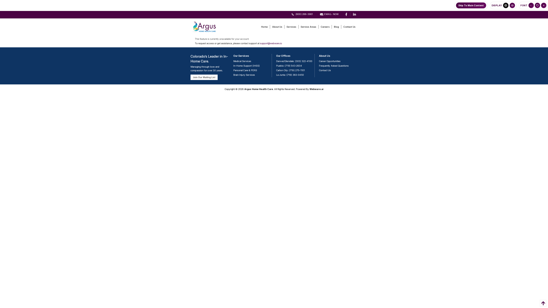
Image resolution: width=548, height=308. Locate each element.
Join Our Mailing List (204, 77)
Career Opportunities (330, 61)
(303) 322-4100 (303, 61)
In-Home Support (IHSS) (246, 65)
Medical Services (242, 61)
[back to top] (542, 303)
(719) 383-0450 (295, 74)
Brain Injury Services (244, 74)
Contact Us (325, 70)
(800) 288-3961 (304, 14)
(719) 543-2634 (293, 65)
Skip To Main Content (471, 5)
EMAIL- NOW (331, 14)
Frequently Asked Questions (334, 65)
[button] (505, 5)
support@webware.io (271, 43)
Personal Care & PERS (245, 70)
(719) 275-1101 (297, 70)
